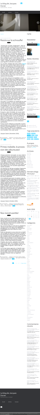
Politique (4, 138)
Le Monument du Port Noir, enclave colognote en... (32, 88)
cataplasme (2, 258)
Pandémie (29, 291)
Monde (28, 284)
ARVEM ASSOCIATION (31, 194)
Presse (28, 297)
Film (27, 258)
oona (36, 135)
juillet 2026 (29, 154)
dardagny (33, 133)
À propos (16, 12)
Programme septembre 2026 (32, 193)
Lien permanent (4, 137)
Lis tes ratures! (29, 272)
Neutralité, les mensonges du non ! (33, 67)
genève (35, 137)
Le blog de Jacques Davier (8, 4)
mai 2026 (28, 157)
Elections (28, 249)
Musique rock (29, 287)
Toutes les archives (30, 167)
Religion (23, 256)
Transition (29, 311)
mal (10, 258)
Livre (28, 274)
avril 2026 (29, 158)
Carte (29, 34)
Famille (28, 256)
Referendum (29, 298)
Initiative (28, 269)
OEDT (24, 63)
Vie (27, 315)
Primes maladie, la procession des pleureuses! (12, 148)
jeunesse (21, 138)
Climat (28, 236)
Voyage (28, 320)
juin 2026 (28, 155)
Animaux (28, 226)
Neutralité (29, 289)
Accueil (3, 12)
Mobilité (28, 282)
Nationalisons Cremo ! (31, 102)
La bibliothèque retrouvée (31, 198)
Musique (28, 285)
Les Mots (28, 77)
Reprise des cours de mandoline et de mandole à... (33, 190)
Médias (28, 278)
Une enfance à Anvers (31, 195)
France (28, 259)
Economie (15, 203)
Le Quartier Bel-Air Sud (32, 188)
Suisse (10, 138)
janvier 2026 (29, 163)
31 (29, 218)
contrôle (6, 205)
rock (32, 139)
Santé (8, 138)
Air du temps (15, 137)
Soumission (29, 305)
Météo (28, 279)
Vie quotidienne (11, 257)
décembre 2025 (30, 164)
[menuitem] (3, 12)
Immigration (29, 268)
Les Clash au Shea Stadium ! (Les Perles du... (33, 72)
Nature (28, 288)
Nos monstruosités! (9, 212)
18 (31, 216)
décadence (7, 258)
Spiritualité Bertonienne (31, 180)
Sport (28, 307)
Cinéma (28, 235)
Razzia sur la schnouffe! (11, 40)
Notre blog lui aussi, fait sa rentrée (33, 187)
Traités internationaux (31, 310)
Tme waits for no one (31, 62)
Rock (28, 301)
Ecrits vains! (29, 248)
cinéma (16, 138)
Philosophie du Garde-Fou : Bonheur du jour (33, 198)
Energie (28, 252)
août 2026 (29, 153)
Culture (28, 239)
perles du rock (30, 137)
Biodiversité (29, 229)
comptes (9, 205)
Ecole (28, 244)
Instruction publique (30, 271)
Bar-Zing (28, 179)
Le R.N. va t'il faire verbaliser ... (32, 178)
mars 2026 (29, 160)
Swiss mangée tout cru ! (31, 92)
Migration (28, 281)
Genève (19, 137)
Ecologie (28, 245)
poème (29, 135)
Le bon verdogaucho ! (31, 82)
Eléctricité (29, 251)
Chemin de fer (29, 232)
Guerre (28, 264)
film (19, 138)
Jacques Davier (29, 329)
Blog (28, 231)
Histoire (28, 265)
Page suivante (23, 263)
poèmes (29, 133)
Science (4, 257)
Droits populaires (30, 242)
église (19, 257)
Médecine (19, 203)
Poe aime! (29, 294)
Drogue (28, 241)
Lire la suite (34, 147)
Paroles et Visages (34, 186)
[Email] (21, 3)
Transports (29, 312)
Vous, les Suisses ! (30, 97)
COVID (28, 238)
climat (29, 139)
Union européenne (30, 314)
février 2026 (29, 161)
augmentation (16, 204)
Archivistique (29, 228)
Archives (10, 12)
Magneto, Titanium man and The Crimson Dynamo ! (33, 108)
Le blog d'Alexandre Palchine (32, 181)
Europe (28, 255)
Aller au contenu (3, 0)
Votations (28, 318)
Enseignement (29, 254)
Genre (28, 262)
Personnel (29, 292)
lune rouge (36, 139)
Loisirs (23, 137)
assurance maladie (10, 204)
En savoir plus (7, 414)
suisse (33, 135)
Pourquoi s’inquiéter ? (31, 175)
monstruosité (23, 257)
